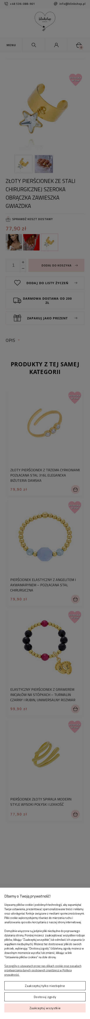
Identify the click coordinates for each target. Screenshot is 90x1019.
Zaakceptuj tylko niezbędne (45, 985)
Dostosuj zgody (45, 997)
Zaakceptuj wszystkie (45, 1008)
